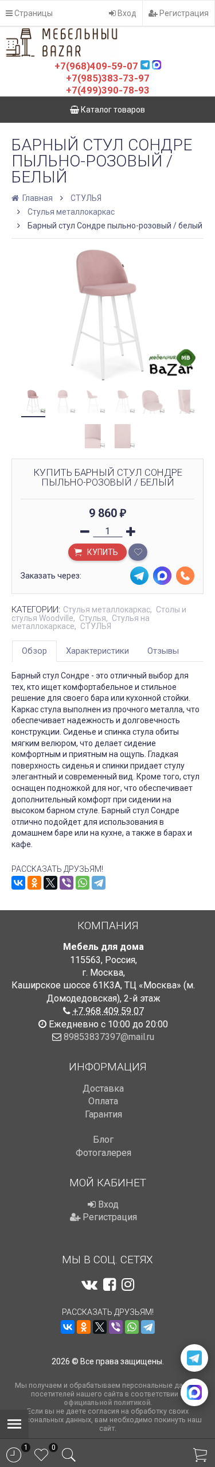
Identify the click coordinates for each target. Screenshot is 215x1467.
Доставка (103, 1088)
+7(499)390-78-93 (108, 90)
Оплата (103, 1101)
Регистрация (183, 13)
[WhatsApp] (82, 883)
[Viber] (66, 883)
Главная (36, 198)
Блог (103, 1139)
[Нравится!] (137, 552)
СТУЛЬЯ (86, 198)
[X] (50, 883)
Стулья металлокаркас (71, 211)
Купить (101, 552)
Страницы (33, 13)
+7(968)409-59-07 (96, 66)
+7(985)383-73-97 (108, 78)
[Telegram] (98, 883)
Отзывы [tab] (163, 651)
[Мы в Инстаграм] (128, 1284)
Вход (126, 13)
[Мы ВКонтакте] (89, 1284)
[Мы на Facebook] (109, 1284)
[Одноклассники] (34, 883)
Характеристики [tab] (97, 651)
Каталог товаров (112, 109)
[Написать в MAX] (194, 1392)
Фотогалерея (103, 1152)
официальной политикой (107, 1402)
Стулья (92, 618)
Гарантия (103, 1114)
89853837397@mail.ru (109, 1036)
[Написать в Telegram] (194, 1358)
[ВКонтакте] (18, 883)
